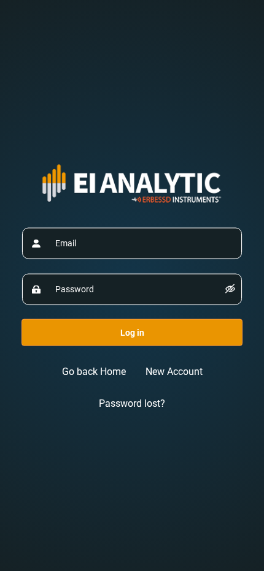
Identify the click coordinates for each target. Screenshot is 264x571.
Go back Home (94, 371)
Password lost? (132, 403)
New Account (174, 371)
